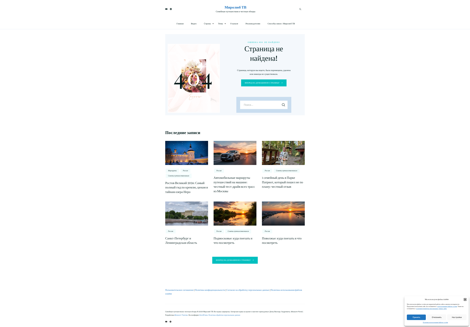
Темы (220, 24)
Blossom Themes (181, 315)
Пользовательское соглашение (179, 290)
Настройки (457, 317)
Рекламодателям (253, 24)
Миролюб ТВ (235, 7)
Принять (416, 317)
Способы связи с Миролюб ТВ (281, 24)
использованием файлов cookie (447, 306)
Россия (185, 171)
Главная (180, 24)
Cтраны (207, 24)
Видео (194, 24)
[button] (465, 299)
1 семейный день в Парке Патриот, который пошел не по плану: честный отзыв (282, 182)
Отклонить (436, 317)
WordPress (203, 315)
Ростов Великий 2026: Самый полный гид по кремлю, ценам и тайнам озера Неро (186, 187)
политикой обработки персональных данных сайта (431, 309)
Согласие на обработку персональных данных (247, 290)
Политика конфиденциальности (210, 290)
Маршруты (172, 171)
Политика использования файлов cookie (435, 322)
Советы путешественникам (178, 176)
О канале (234, 24)
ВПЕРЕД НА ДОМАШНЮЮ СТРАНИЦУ (262, 83)
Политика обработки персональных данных (224, 315)
